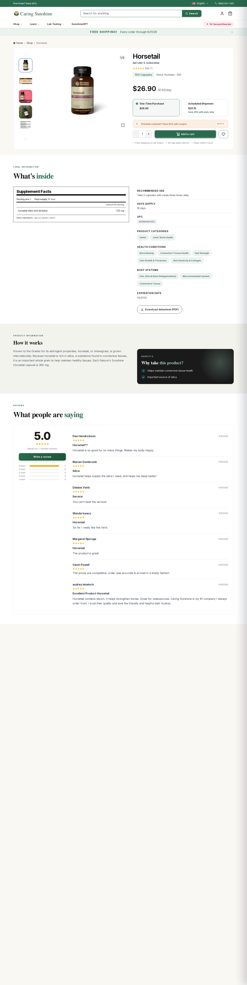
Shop (16, 24)
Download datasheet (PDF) (162, 309)
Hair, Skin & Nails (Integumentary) (158, 276)
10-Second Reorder (220, 24)
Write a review (42, 456)
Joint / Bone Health (163, 237)
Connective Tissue (150, 283)
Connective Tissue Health (174, 253)
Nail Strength (202, 253)
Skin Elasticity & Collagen (187, 260)
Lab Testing (54, 24)
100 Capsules (143, 74)
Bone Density (147, 253)
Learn (33, 24)
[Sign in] (222, 13)
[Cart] (230, 13)
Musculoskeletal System (196, 276)
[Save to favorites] (223, 134)
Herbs (143, 237)
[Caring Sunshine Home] (39, 13)
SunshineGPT (80, 24)
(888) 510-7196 (226, 3)
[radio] (156, 107)
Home (19, 42)
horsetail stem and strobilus (33, 210)
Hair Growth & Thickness (153, 260)
